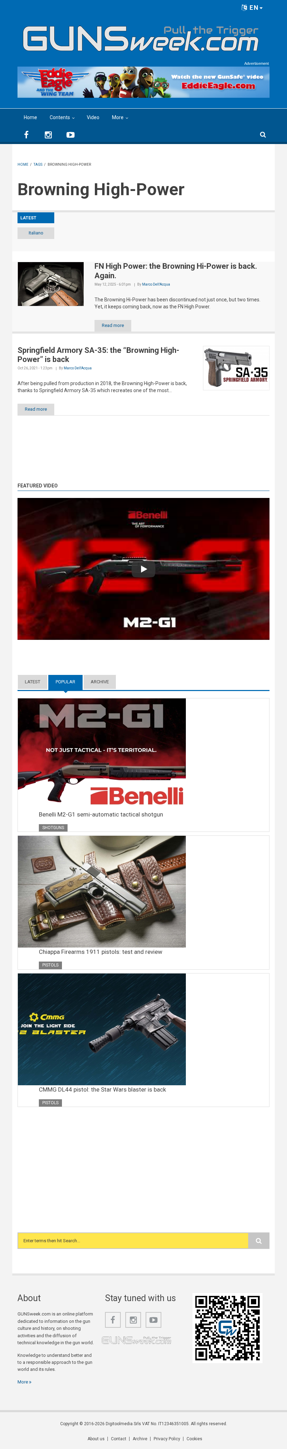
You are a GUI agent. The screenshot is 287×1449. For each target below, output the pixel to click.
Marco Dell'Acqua (156, 284)
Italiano (36, 232)
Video (93, 117)
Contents (60, 117)
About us (96, 1439)
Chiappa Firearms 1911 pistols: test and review (100, 951)
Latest (32, 681)
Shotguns (53, 827)
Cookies (194, 1439)
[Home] (141, 35)
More (118, 117)
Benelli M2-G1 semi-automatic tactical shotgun (101, 814)
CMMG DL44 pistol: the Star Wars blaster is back (102, 1089)
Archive (100, 681)
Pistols (50, 965)
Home (30, 117)
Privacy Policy (167, 1439)
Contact (118, 1439)
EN (253, 7)
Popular (69, 681)
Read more (113, 325)
